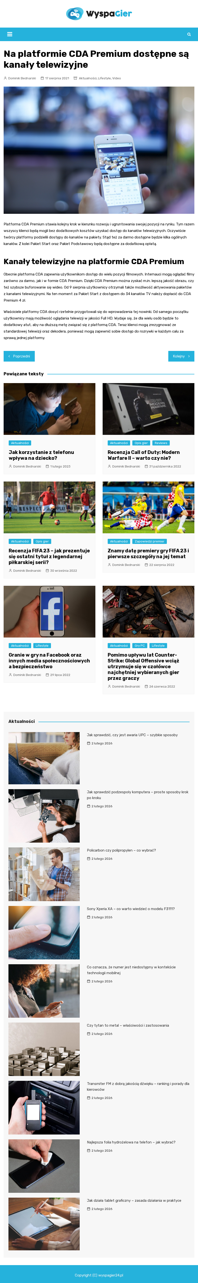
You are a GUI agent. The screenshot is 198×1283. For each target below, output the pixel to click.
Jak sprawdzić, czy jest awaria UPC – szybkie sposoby (132, 735)
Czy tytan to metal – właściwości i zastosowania (128, 1025)
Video (116, 78)
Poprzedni (21, 356)
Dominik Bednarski (22, 78)
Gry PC (140, 645)
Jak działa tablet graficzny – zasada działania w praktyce (134, 1200)
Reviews (161, 443)
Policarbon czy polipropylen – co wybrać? (121, 850)
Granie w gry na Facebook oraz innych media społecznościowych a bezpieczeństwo (49, 660)
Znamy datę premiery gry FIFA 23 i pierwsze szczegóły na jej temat (148, 553)
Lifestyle (104, 78)
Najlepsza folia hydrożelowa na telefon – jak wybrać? (131, 1142)
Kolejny (179, 356)
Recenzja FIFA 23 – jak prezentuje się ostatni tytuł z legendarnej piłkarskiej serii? (49, 556)
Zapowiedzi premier (149, 541)
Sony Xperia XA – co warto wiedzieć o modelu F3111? (131, 909)
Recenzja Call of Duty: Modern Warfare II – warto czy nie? (144, 455)
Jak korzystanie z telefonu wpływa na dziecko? (41, 455)
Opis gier (141, 443)
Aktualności (88, 78)
